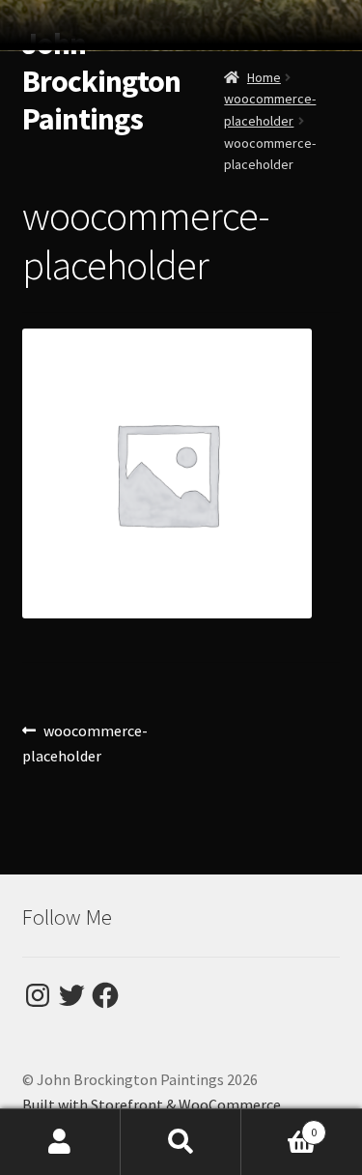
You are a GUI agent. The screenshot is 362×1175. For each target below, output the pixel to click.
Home (264, 77)
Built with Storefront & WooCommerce (151, 1104)
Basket (279, 1125)
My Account (60, 1142)
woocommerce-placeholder (85, 742)
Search (181, 1142)
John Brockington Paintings (101, 81)
